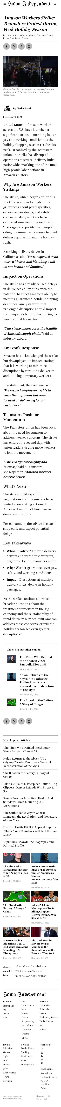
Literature (26, 1029)
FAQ (41, 1025)
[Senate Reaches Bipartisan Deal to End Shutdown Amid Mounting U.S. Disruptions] (16, 932)
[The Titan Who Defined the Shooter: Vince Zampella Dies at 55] (11, 659)
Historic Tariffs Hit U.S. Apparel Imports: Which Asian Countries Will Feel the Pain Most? (30, 830)
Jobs (5, 1068)
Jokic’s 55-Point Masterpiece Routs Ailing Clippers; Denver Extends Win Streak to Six (43, 911)
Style (5, 1056)
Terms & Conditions (46, 1082)
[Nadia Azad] (8, 108)
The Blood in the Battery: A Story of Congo (37, 702)
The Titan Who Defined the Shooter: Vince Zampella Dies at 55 (36, 660)
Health (6, 1064)
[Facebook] (6, 46)
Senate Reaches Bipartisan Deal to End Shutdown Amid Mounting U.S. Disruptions (15, 947)
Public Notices (46, 1021)
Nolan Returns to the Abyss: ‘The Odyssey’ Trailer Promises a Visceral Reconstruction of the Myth (37, 682)
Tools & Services (48, 1077)
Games (6, 1052)
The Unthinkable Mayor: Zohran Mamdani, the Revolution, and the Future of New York (43, 947)
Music (24, 1009)
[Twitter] (14, 46)
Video (24, 1060)
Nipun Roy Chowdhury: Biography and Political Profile (28, 843)
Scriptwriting (27, 1021)
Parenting (7, 1080)
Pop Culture (27, 1025)
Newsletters (46, 1072)
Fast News (8, 35)
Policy (43, 1087)
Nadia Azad (24, 108)
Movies (24, 1013)
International (47, 1068)
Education (8, 1048)
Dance (24, 1017)
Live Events (26, 1056)
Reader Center (27, 1048)
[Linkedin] (42, 1055)
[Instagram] (42, 1052)
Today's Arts (27, 1005)
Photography (27, 1064)
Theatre (25, 1033)
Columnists (45, 1005)
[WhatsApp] (29, 46)
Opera (24, 1037)
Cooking (25, 1052)
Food (5, 1060)
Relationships (9, 1072)
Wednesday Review (49, 1017)
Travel (6, 1076)
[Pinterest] (21, 46)
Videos (43, 1029)
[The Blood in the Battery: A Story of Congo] (11, 702)
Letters (43, 1013)
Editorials (44, 1009)
